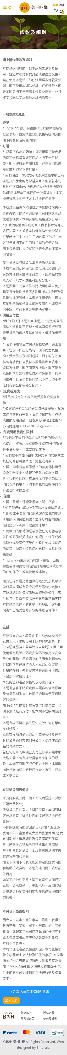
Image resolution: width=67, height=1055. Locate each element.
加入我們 (11, 1000)
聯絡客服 (48, 1013)
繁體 (55, 4)
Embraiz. (43, 1047)
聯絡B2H (26, 1013)
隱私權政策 (28, 1019)
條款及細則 (50, 1019)
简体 (61, 4)
